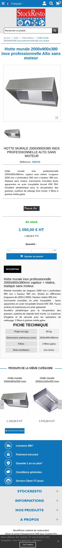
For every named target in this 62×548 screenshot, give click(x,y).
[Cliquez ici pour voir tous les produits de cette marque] (31, 209)
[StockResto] (31, 17)
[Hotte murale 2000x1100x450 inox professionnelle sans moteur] (47, 401)
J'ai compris (27, 544)
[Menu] (3, 3)
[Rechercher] (51, 3)
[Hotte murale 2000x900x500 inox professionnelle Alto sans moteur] (15, 401)
